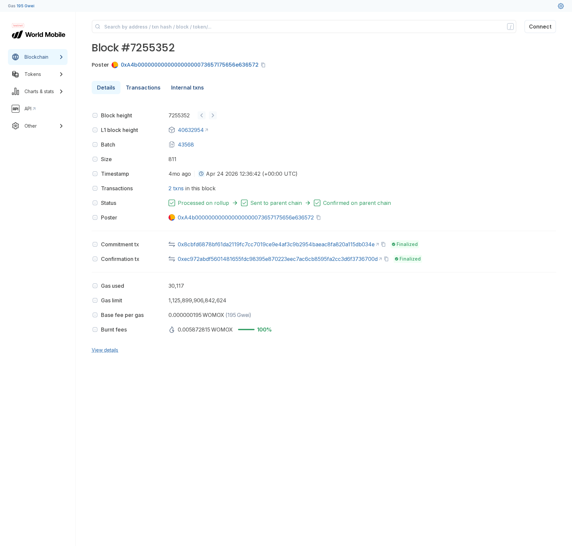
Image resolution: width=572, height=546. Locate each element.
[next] (213, 115)
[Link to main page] (38, 34)
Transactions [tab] (143, 87)
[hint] (95, 115)
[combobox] (201, 173)
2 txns (176, 188)
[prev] (202, 115)
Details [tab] (106, 87)
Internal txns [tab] (187, 87)
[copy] (264, 65)
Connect (540, 26)
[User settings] (560, 6)
